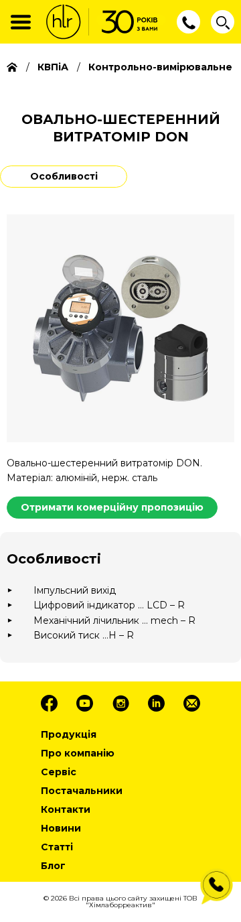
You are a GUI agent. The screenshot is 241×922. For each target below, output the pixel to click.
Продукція (68, 734)
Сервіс (58, 772)
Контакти (65, 809)
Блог (53, 866)
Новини (61, 828)
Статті (57, 847)
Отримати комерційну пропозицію (112, 507)
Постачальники (82, 791)
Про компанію (77, 753)
